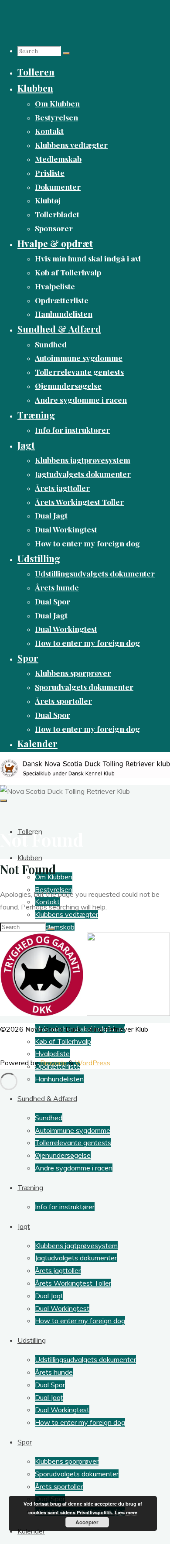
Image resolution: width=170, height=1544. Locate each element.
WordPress (92, 1062)
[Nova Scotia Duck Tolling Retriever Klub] (85, 775)
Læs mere (126, 1512)
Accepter (87, 1522)
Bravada (52, 1062)
